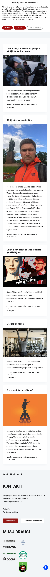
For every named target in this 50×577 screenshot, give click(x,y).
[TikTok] (21, 474)
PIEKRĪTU (7, 28)
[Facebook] (4, 474)
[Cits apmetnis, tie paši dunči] (25, 410)
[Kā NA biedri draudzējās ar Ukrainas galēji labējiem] (25, 271)
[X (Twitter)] (11, 474)
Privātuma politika (10, 512)
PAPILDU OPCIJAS (34, 28)
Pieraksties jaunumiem (32, 521)
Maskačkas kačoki (15, 324)
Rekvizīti (6, 509)
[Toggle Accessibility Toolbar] (45, 567)
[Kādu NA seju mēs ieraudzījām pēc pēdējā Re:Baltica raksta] (25, 70)
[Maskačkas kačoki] (25, 342)
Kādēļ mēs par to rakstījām (19, 120)
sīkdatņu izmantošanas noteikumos (20, 19)
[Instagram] (7, 474)
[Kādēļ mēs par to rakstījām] (25, 153)
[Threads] (14, 474)
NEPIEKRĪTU (19, 28)
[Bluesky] (18, 474)
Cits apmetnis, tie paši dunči (20, 390)
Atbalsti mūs (10, 521)
